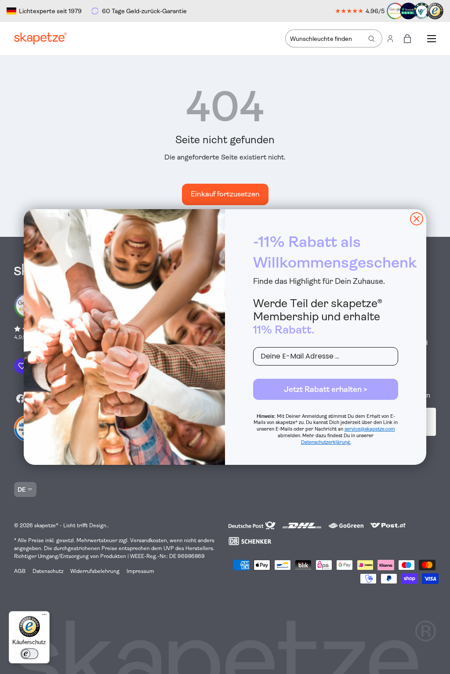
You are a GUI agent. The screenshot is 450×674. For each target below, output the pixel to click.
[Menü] (44, 616)
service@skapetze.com (370, 429)
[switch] (29, 654)
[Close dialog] (416, 219)
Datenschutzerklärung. (326, 442)
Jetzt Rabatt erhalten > (325, 389)
